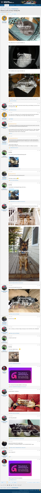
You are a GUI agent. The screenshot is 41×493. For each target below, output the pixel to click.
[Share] (37, 16)
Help (35, 490)
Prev (2, 482)
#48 (39, 183)
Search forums (7, 6)
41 (12, 482)
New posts (2, 6)
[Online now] (4, 370)
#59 (39, 450)
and (13, 100)
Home (2, 5)
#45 (39, 136)
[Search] (39, 5)
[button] (15, 5)
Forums (6, 5)
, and (14, 180)
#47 (39, 171)
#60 (39, 459)
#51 (39, 316)
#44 (39, 121)
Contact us (21, 490)
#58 (39, 441)
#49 (39, 204)
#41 (39, 16)
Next (15, 482)
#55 (39, 366)
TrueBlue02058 (3, 12)
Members (18, 5)
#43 (39, 112)
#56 (39, 389)
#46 (39, 150)
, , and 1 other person (17, 201)
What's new (12, 5)
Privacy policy (31, 490)
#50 (39, 285)
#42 (39, 103)
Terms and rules (26, 490)
